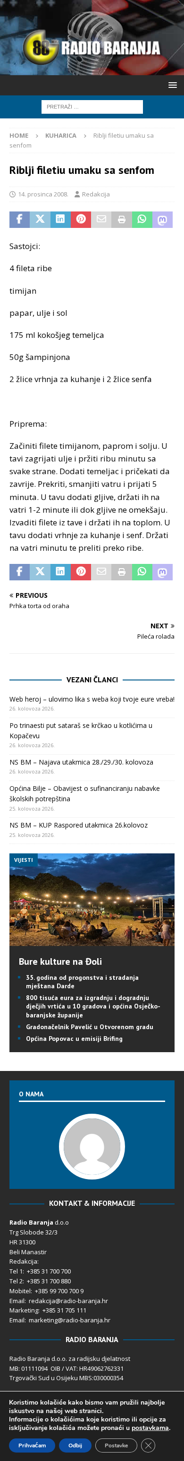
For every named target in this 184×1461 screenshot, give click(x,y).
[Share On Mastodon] (162, 219)
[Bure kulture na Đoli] (92, 940)
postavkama (150, 1428)
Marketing (23, 1310)
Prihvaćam (32, 1445)
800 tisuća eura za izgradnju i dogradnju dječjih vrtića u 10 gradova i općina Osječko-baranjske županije (93, 1006)
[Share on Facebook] (19, 219)
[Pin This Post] (81, 219)
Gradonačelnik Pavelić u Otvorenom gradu (89, 1027)
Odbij (75, 1445)
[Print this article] (121, 219)
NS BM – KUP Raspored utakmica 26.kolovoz (78, 824)
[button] (171, 85)
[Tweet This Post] (40, 219)
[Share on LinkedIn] (60, 219)
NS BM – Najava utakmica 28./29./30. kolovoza (81, 762)
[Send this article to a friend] (101, 219)
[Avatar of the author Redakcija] (92, 1170)
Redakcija (96, 194)
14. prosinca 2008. (43, 194)
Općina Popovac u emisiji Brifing (74, 1038)
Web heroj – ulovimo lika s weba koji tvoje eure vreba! (92, 699)
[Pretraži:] (92, 106)
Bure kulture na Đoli (60, 961)
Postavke (116, 1445)
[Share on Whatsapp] (142, 219)
